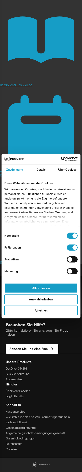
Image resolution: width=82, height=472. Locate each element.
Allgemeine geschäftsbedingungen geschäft (35, 433)
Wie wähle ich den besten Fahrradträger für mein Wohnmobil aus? (38, 419)
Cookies (11, 449)
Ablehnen (41, 310)
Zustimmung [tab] (14, 169)
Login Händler (15, 396)
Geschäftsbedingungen (21, 427)
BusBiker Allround (18, 374)
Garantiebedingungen (20, 438)
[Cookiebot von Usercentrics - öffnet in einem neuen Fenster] (61, 158)
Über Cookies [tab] (67, 169)
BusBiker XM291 (16, 368)
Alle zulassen (41, 288)
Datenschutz (14, 444)
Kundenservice (15, 411)
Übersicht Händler (18, 391)
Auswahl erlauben (41, 299)
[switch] (72, 248)
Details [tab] (41, 169)
